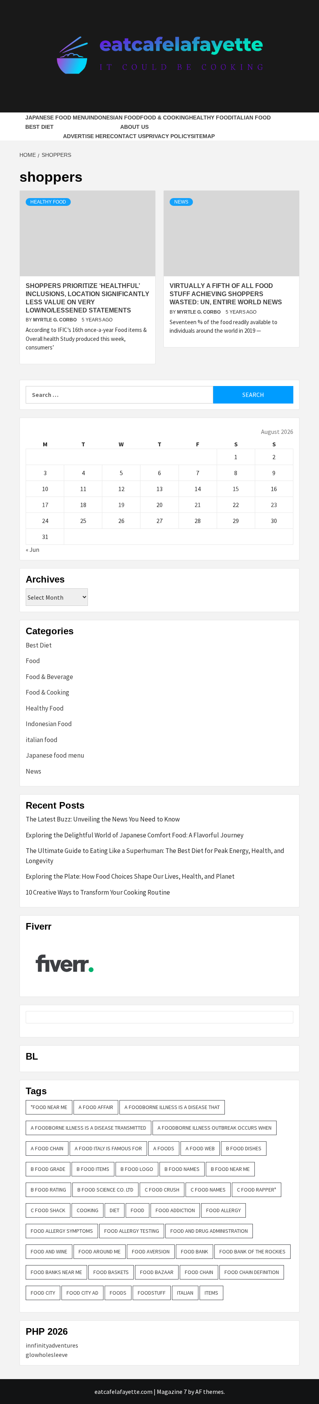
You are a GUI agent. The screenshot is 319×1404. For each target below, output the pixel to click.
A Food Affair (96, 1107)
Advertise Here (86, 136)
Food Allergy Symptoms (62, 1230)
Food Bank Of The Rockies (252, 1251)
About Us (134, 127)
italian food (251, 117)
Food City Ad (82, 1292)
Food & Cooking (164, 117)
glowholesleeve (47, 1354)
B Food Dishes (243, 1148)
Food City (43, 1292)
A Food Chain (47, 1148)
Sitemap (203, 136)
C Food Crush (162, 1189)
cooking (87, 1210)
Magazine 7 (172, 1391)
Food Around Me (100, 1251)
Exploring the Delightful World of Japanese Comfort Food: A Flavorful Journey (135, 835)
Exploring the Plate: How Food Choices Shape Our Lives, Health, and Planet (130, 876)
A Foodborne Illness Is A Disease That (172, 1107)
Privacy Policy (168, 136)
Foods (118, 1292)
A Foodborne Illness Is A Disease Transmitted (88, 1127)
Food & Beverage (49, 676)
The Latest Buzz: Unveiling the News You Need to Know (103, 819)
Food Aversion (151, 1251)
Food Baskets (111, 1272)
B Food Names (182, 1168)
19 (121, 505)
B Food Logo (137, 1168)
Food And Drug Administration (209, 1230)
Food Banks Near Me (56, 1272)
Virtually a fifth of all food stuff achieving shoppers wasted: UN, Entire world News (226, 294)
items (211, 1292)
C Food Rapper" (256, 1189)
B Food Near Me (230, 1168)
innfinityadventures (52, 1345)
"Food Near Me (49, 1107)
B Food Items (93, 1168)
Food (33, 660)
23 (274, 505)
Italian (185, 1292)
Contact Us (127, 136)
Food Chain (199, 1272)
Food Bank (194, 1251)
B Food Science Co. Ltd (105, 1189)
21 (198, 505)
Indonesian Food (114, 117)
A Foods (163, 1148)
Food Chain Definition (251, 1272)
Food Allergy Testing (131, 1230)
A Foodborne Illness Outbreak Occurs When (215, 1127)
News (181, 202)
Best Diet (39, 127)
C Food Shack (48, 1210)
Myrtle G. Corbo (55, 320)
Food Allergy (223, 1210)
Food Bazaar (157, 1272)
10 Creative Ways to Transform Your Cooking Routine (98, 892)
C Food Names (208, 1189)
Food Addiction (175, 1210)
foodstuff (152, 1292)
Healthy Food (210, 117)
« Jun (32, 549)
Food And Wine (49, 1251)
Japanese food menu (57, 117)
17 (45, 505)
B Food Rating (48, 1189)
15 (236, 489)
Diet (114, 1210)
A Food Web (200, 1148)
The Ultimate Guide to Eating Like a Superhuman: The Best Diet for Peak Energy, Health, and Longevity (155, 855)
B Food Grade (48, 1168)
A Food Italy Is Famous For (108, 1148)
